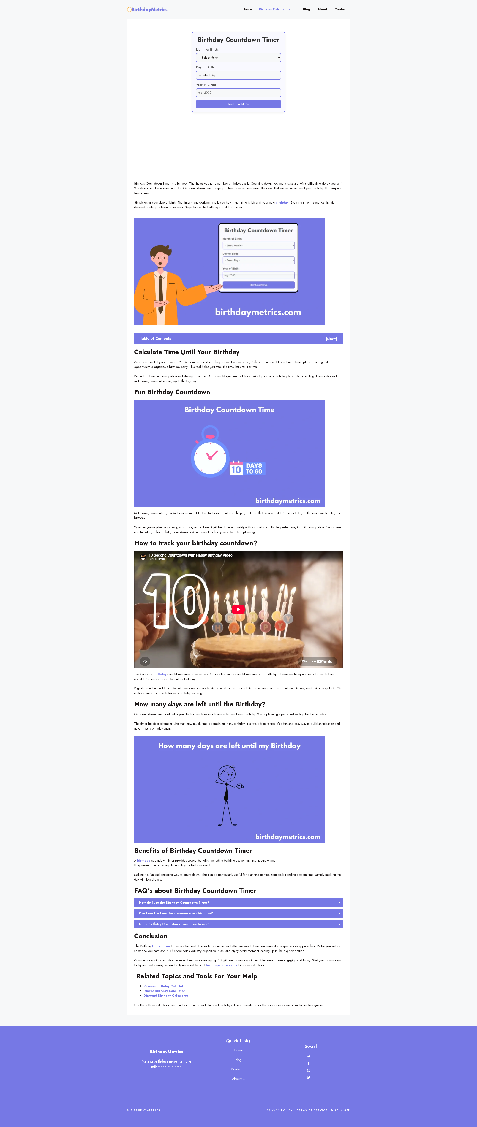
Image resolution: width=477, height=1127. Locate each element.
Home (247, 9)
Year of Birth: (206, 85)
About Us (238, 1079)
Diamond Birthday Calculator (166, 995)
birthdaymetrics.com (221, 965)
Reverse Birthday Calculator (165, 986)
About (322, 9)
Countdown (161, 946)
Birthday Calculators (274, 9)
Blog (306, 9)
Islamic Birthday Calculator (164, 991)
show (331, 338)
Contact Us (238, 1069)
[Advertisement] (238, 153)
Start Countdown (238, 104)
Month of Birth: (207, 49)
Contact (340, 9)
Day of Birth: (205, 67)
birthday (282, 202)
